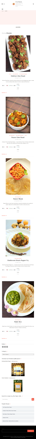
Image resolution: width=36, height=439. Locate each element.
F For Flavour (18, 2)
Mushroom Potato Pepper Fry (18, 260)
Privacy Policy (23, 437)
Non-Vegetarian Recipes (19, 135)
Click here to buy (15, 361)
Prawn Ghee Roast (18, 137)
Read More (3, 92)
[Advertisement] (18, 18)
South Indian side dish (18, 258)
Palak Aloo (18, 322)
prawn (26, 135)
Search (3, 428)
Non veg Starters (11, 135)
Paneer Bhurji (18, 199)
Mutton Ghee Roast (18, 76)
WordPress (19, 437)
